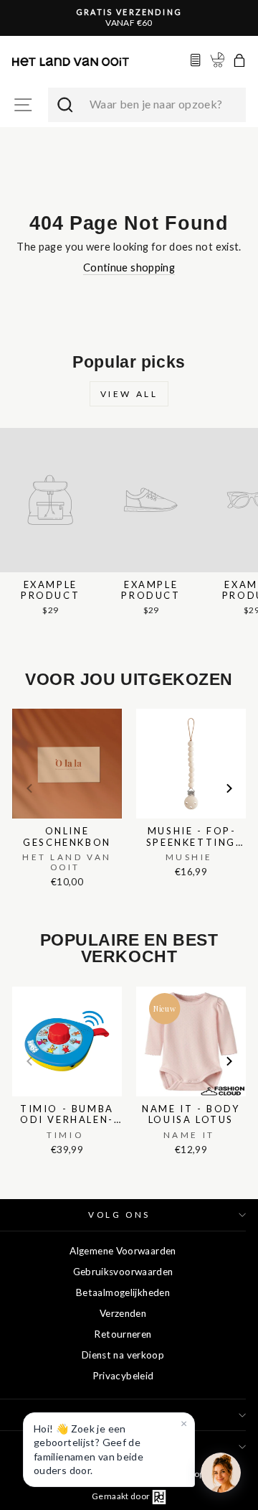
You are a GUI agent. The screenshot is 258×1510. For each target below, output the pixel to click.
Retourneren (122, 1334)
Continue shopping (129, 267)
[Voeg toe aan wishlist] (16, 706)
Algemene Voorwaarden (123, 1251)
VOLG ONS (119, 1214)
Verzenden (123, 1313)
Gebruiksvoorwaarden (123, 1271)
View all (129, 393)
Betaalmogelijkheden (123, 1292)
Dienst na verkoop (123, 1355)
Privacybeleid (123, 1375)
